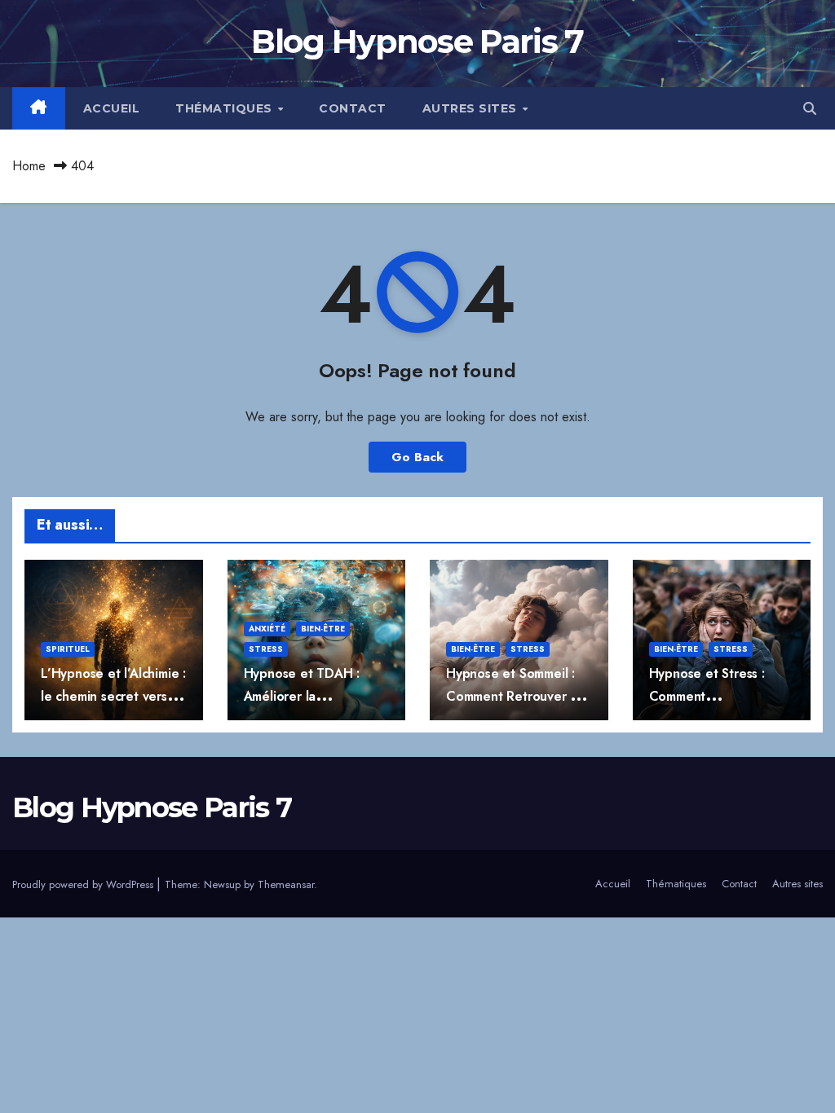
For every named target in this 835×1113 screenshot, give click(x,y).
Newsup (222, 884)
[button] (809, 108)
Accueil (111, 108)
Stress (266, 649)
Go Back (417, 457)
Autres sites (471, 108)
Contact (353, 108)
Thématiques (225, 108)
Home (29, 165)
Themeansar (286, 884)
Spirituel (68, 649)
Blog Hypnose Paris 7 (417, 41)
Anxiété (267, 628)
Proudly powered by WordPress (84, 884)
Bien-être (323, 628)
